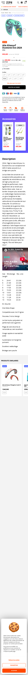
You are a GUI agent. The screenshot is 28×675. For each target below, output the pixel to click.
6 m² (26, 392)
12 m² (4, 392)
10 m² (4, 78)
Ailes (10, 12)
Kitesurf (6, 12)
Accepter (14, 670)
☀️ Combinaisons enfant (8, 6)
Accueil (2, 12)
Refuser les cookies (14, 660)
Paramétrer (14, 665)
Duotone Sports (19, 15)
